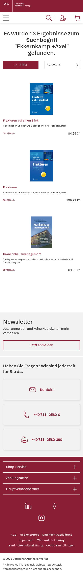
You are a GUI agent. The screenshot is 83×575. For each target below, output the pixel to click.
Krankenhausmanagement (22, 254)
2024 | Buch (9, 270)
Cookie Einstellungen (60, 545)
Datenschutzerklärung (57, 534)
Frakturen (10, 187)
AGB (14, 534)
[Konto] (63, 17)
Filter (23, 65)
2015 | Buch (9, 133)
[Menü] (6, 17)
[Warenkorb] (77, 17)
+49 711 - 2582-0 (47, 414)
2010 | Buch (9, 200)
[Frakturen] (41, 165)
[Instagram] (41, 518)
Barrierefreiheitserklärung (26, 545)
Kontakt (47, 389)
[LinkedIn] (28, 506)
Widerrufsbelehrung (50, 540)
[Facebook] (55, 506)
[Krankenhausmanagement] (41, 232)
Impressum (26, 540)
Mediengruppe (29, 534)
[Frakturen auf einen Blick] (41, 99)
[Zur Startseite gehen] (20, 6)
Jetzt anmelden (41, 345)
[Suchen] (49, 17)
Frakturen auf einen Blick (20, 120)
